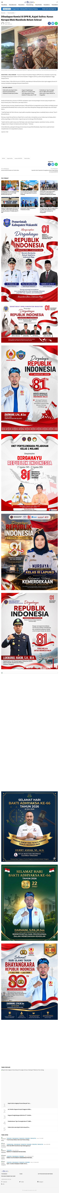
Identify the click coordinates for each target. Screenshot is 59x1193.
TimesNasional (10, 1144)
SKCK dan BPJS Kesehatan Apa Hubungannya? (19, 1145)
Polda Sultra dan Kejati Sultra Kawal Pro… (19, 1127)
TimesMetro (21, 1138)
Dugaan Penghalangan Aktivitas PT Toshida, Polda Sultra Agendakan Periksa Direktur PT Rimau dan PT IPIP (10, 210)
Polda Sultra (27, 158)
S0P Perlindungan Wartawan (45, 1173)
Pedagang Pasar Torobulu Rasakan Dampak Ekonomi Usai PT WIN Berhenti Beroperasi (10, 193)
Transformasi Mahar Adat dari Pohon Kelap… (18, 1139)
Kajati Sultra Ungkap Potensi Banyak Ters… (19, 1103)
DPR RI (3, 158)
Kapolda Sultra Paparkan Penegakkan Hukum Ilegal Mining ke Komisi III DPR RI (45, 170)
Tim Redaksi (4, 1173)
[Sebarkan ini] (49, 23)
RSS (3, 1184)
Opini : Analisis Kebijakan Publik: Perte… (17, 1163)
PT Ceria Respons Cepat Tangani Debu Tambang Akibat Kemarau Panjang (29, 193)
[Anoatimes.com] (29, 2)
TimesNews (27, 1138)
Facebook (5, 1182)
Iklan (21, 1173)
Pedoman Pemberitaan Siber (8, 1176)
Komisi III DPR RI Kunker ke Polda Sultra (10, 169)
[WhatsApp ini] (56, 23)
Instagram (41, 1182)
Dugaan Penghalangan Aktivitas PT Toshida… (20, 1115)
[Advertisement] (29, 145)
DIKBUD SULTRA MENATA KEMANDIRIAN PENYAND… (20, 1157)
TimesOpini (9, 1138)
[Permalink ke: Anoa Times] (2, 23)
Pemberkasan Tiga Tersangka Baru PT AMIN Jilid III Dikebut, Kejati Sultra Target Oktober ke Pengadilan (49, 210)
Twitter (22, 1182)
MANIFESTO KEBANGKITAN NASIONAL (16, 1151)
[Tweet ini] (52, 23)
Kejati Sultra (10, 158)
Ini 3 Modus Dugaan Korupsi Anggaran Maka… (20, 1109)
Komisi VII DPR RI (18, 158)
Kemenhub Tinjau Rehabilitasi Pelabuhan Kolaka (28, 209)
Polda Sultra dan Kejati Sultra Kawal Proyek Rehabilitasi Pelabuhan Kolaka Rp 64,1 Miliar (10, 91)
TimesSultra (33, 1138)
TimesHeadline (15, 1138)
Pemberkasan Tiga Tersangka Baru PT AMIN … (20, 1121)
